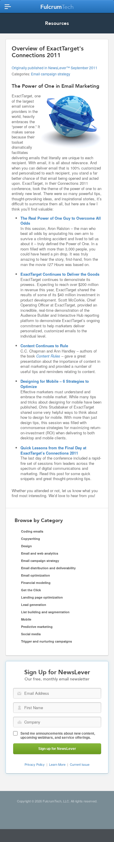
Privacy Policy (35, 764)
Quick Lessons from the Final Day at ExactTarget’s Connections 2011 (53, 450)
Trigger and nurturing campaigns (46, 641)
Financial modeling (36, 582)
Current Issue (79, 764)
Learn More (57, 764)
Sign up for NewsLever (57, 749)
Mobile (26, 619)
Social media (31, 634)
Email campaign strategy (50, 73)
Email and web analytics (39, 553)
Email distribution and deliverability (48, 568)
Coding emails (32, 531)
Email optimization (35, 575)
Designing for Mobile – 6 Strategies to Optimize (54, 383)
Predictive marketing (37, 626)
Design (26, 546)
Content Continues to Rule (44, 345)
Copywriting (30, 538)
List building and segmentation (45, 612)
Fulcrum (57, 6)
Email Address (19, 693)
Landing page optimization (42, 597)
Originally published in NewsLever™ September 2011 (54, 67)
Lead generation (33, 604)
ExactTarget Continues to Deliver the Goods (59, 274)
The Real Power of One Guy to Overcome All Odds (60, 220)
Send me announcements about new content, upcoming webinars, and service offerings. (57, 735)
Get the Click (31, 590)
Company (20, 722)
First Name (19, 708)
